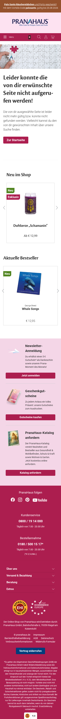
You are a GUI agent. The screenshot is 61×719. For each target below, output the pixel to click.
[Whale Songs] (30, 285)
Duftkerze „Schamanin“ (30, 226)
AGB (35, 638)
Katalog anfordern (30, 472)
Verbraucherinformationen (19, 641)
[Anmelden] (46, 37)
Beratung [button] (12, 582)
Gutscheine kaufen (31, 417)
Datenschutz (47, 638)
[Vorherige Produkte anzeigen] (4, 207)
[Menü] (5, 37)
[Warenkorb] (52, 37)
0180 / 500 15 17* (30, 544)
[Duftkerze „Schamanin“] (30, 202)
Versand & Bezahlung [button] (19, 575)
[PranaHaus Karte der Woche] (29, 37)
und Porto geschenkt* (30, 4)
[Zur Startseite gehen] (30, 21)
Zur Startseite (16, 140)
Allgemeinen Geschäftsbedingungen (32, 662)
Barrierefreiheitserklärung (17, 638)
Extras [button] (10, 589)
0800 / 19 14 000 (31, 521)
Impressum (39, 634)
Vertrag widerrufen (30, 650)
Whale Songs (30, 309)
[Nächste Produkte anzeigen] (56, 207)
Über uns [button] (12, 568)
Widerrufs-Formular (45, 641)
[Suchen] (39, 37)
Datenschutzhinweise (40, 668)
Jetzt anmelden (30, 375)
